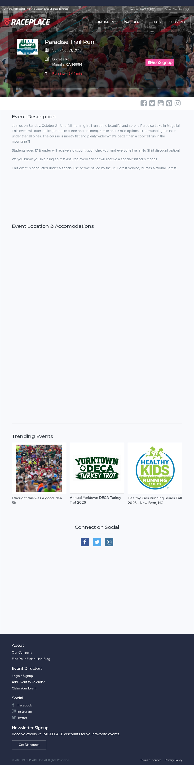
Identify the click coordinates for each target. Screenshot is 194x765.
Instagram (25, 712)
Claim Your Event (24, 688)
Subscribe (178, 22)
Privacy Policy (173, 760)
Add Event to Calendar (28, 682)
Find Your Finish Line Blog (31, 659)
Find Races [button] (105, 22)
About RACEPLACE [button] (143, 9)
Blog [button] (156, 22)
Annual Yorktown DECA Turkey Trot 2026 (95, 500)
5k (70, 73)
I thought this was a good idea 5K (37, 500)
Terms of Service (150, 760)
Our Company (22, 652)
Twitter (22, 718)
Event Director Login (177, 9)
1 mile (78, 73)
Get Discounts (29, 745)
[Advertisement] (97, 197)
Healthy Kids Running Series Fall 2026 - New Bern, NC (155, 500)
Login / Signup (22, 676)
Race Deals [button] (133, 22)
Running (58, 73)
